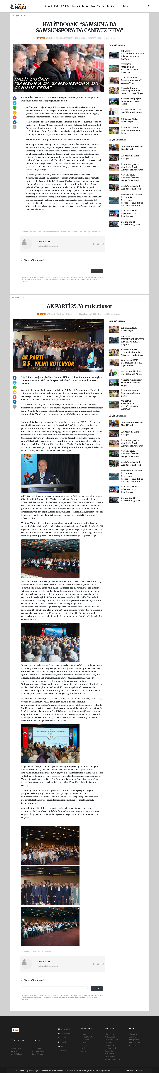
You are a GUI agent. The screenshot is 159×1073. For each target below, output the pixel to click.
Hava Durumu (111, 1034)
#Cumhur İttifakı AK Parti (31, 232)
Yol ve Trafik (110, 1037)
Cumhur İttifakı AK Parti (79, 144)
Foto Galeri (65, 1029)
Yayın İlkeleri (16, 1051)
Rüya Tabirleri (134, 1042)
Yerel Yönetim (98, 6)
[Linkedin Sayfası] (28, 1040)
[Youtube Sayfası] (24, 1040)
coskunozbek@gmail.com (47, 246)
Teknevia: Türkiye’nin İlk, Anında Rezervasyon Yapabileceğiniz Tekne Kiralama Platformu (132, 200)
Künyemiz (65, 1046)
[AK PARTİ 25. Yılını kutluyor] (58, 345)
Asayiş (83, 1051)
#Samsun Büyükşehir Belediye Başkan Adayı (60, 232)
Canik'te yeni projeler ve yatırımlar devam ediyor (131, 101)
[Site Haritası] (36, 1040)
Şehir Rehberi (110, 1056)
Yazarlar (63, 1038)
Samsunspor (43, 197)
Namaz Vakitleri (111, 1040)
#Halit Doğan (85, 232)
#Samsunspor (97, 232)
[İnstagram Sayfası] (20, 1040)
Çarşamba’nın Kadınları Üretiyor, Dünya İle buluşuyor (130, 177)
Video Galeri (65, 1033)
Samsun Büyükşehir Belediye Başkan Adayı (75, 125)
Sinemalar (109, 1051)
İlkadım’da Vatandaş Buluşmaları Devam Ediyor (130, 130)
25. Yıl (70, 414)
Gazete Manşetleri (112, 1059)
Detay (130, 1071)
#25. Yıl (40, 952)
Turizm (85, 6)
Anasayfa (15, 16)
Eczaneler (109, 1042)
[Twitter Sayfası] (16, 1040)
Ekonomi (75, 6)
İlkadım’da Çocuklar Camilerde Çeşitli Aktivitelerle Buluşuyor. (132, 167)
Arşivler (64, 1042)
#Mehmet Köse (50, 952)
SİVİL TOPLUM (61, 6)
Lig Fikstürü (110, 1045)
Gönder (97, 271)
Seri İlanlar (109, 1054)
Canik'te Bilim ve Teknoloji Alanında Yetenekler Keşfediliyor (132, 91)
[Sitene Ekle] (40, 1040)
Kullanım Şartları (38, 1048)
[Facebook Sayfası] (12, 1040)
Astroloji (132, 1045)
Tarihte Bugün (111, 1048)
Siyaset (48, 6)
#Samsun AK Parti (28, 952)
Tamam (140, 1071)
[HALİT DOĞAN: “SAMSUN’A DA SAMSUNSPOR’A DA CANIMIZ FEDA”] (58, 68)
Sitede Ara (133, 1034)
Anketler (132, 1037)
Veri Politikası (16, 1054)
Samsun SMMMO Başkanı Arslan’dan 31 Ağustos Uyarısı (131, 80)
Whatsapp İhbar (37, 1051)
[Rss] (32, 1040)
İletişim (63, 1051)
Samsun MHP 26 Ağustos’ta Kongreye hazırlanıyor (131, 213)
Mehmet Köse (28, 414)
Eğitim (110, 6)
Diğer (125, 6)
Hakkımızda (16, 1048)
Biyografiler (134, 1040)
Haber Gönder (37, 1054)
